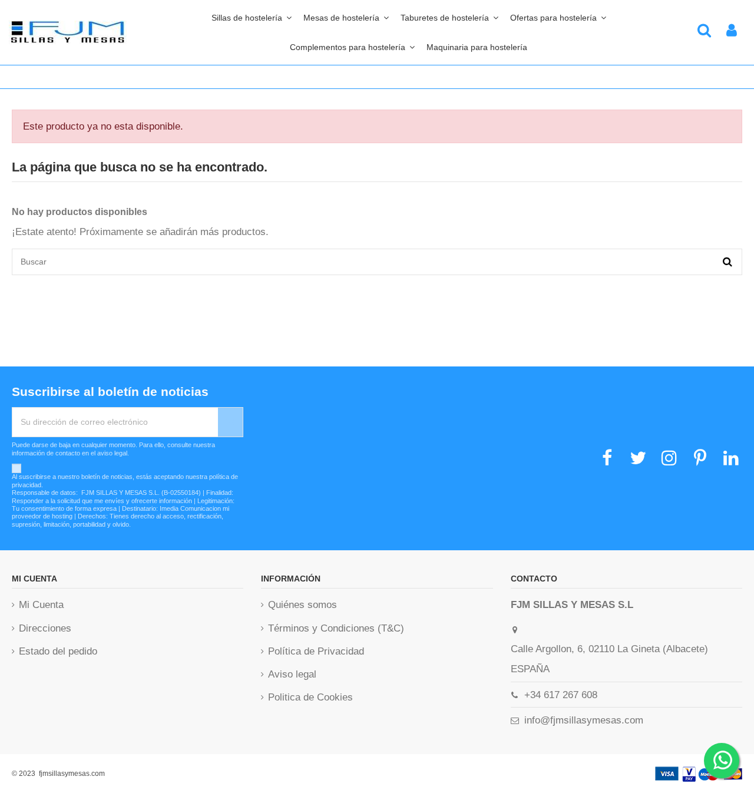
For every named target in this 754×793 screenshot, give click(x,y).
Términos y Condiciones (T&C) (336, 628)
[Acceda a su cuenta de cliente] (731, 32)
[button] (352, 47)
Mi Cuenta (41, 604)
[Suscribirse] (230, 422)
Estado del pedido (58, 651)
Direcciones (45, 628)
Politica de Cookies (310, 697)
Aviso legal (292, 674)
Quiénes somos (302, 604)
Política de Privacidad (316, 651)
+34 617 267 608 (560, 695)
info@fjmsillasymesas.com (583, 720)
